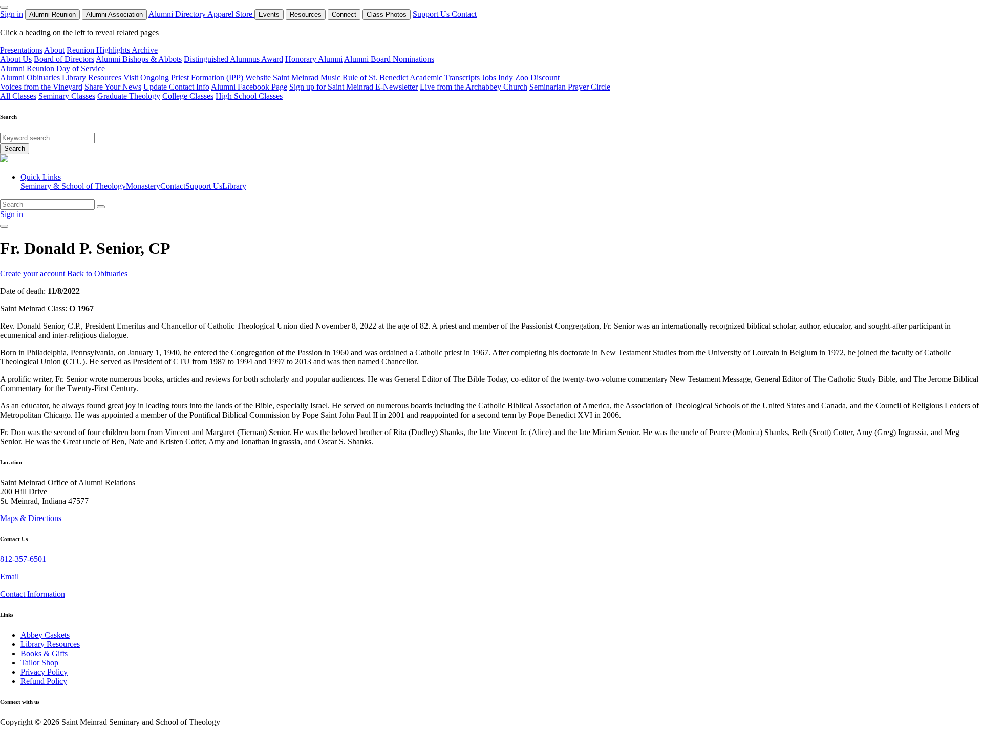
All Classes (18, 96)
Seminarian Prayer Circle (569, 86)
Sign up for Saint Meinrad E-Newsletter (353, 86)
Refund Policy (43, 681)
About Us (16, 59)
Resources (306, 14)
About (54, 50)
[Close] (4, 7)
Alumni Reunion (52, 14)
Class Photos (387, 14)
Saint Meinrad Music (306, 77)
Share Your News (112, 86)
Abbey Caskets (45, 635)
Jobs (489, 77)
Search (14, 149)
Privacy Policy (44, 671)
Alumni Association (114, 14)
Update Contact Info (176, 86)
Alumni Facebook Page (249, 86)
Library (234, 186)
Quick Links (40, 176)
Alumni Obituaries (30, 77)
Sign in (11, 14)
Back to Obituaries (97, 273)
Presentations (21, 50)
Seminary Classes (66, 96)
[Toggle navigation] (4, 226)
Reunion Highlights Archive (112, 50)
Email (9, 576)
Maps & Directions (30, 518)
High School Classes (249, 96)
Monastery (143, 186)
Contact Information (32, 594)
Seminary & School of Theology (73, 186)
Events (269, 14)
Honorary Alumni (314, 59)
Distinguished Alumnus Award (233, 59)
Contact (464, 14)
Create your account (32, 273)
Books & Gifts (44, 653)
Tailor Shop (39, 662)
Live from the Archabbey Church (473, 86)
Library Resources (91, 77)
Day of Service (80, 68)
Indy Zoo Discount (529, 77)
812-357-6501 (23, 559)
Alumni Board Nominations (389, 59)
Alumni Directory (177, 14)
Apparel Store (230, 14)
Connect (344, 14)
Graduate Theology (128, 96)
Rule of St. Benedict (375, 77)
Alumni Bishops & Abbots (139, 59)
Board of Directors (64, 59)
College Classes (187, 96)
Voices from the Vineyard (41, 86)
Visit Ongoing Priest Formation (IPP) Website (197, 77)
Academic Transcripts (445, 77)
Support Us (432, 14)
